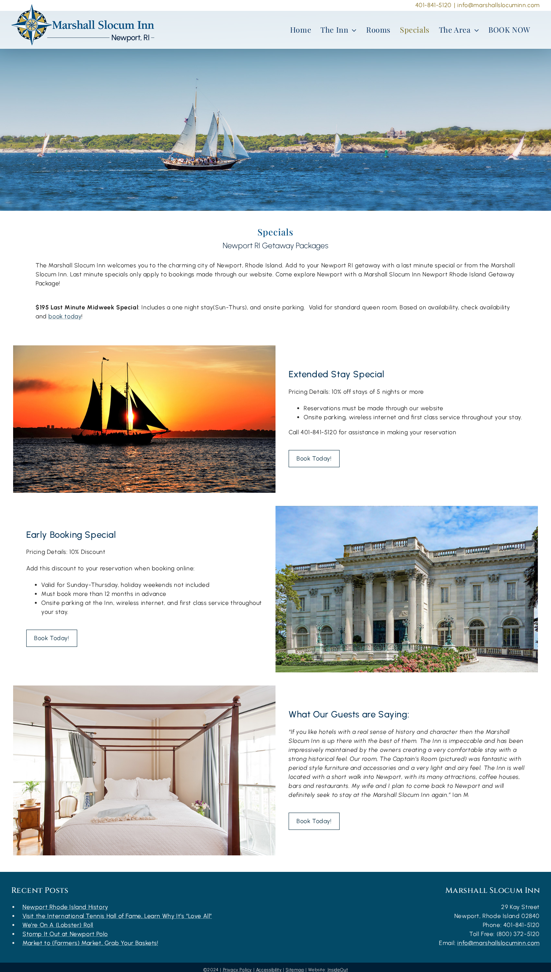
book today (64, 316)
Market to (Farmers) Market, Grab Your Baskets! (90, 942)
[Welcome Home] (82, 24)
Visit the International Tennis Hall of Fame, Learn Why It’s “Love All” (117, 916)
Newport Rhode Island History (65, 906)
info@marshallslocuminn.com (498, 5)
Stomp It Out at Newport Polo (65, 934)
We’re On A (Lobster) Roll (57, 924)
